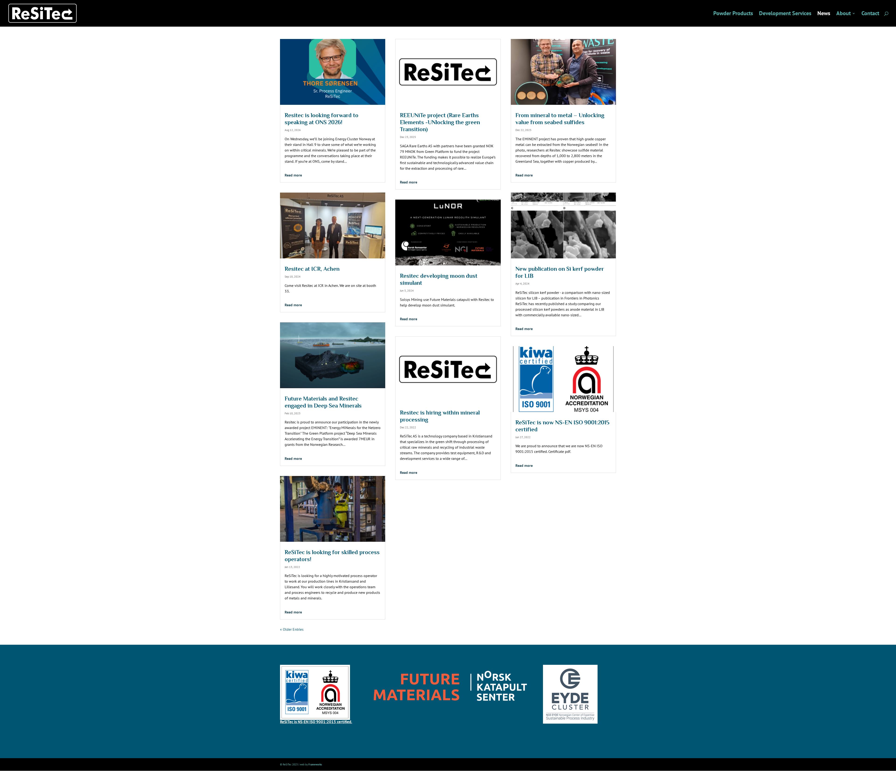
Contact (870, 14)
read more (293, 175)
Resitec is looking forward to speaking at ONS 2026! (321, 119)
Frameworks (315, 764)
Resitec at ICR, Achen (312, 268)
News (823, 14)
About (843, 14)
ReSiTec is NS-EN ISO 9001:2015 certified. (316, 721)
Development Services (785, 14)
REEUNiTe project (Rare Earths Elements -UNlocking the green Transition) (440, 122)
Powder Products (733, 14)
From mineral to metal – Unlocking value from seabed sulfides (559, 119)
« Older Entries (292, 629)
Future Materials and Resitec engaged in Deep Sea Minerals (323, 402)
